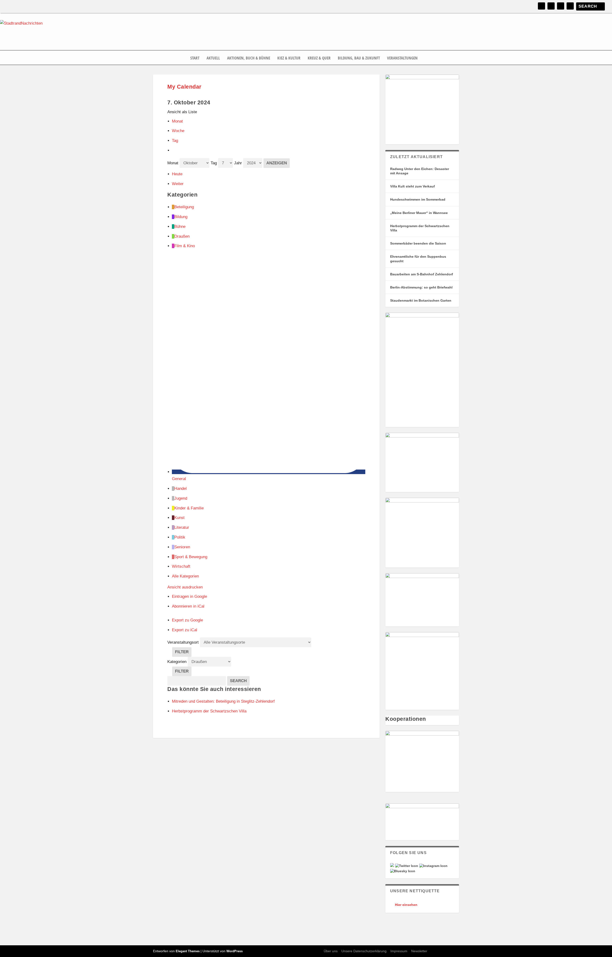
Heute (177, 174)
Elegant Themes (188, 951)
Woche (178, 130)
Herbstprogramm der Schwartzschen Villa (419, 228)
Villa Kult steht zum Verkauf (412, 186)
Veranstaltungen (402, 58)
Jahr (238, 163)
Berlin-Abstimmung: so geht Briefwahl (421, 287)
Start (194, 58)
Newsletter (419, 951)
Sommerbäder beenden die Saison (418, 243)
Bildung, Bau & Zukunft (359, 58)
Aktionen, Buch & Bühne (248, 58)
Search (240, 680)
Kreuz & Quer (319, 58)
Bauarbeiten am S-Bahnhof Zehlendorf (421, 274)
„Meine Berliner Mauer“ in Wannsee (419, 213)
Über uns (331, 951)
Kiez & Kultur (289, 58)
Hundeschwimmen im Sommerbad (417, 199)
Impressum (398, 951)
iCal (188, 606)
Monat (177, 121)
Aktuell (213, 58)
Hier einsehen (406, 905)
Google (189, 596)
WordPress (234, 951)
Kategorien (177, 661)
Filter (183, 653)
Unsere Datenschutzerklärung (364, 951)
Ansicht (185, 587)
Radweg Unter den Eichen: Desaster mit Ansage (419, 171)
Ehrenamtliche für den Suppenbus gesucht (418, 259)
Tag (175, 140)
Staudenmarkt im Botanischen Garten (420, 300)
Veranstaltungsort (183, 642)
